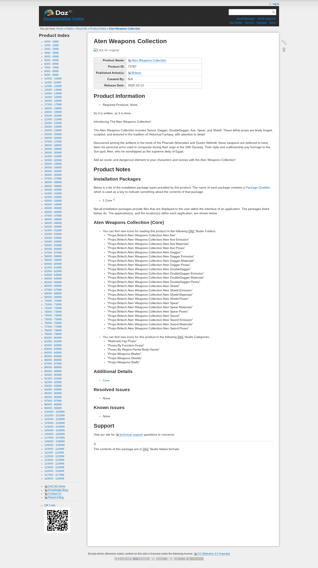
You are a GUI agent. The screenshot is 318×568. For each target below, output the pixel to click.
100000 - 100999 (54, 411)
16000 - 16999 (53, 100)
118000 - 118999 (54, 478)
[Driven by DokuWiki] (195, 558)
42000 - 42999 (53, 197)
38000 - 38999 (53, 182)
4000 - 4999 (51, 56)
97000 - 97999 (53, 400)
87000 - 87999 (53, 363)
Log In (276, 4)
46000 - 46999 (53, 212)
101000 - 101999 (54, 415)
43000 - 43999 (53, 200)
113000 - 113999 (54, 460)
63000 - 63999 (53, 274)
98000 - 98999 (53, 404)
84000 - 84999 (53, 352)
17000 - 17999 (53, 104)
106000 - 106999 (54, 434)
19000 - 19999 (53, 112)
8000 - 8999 (51, 71)
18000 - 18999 (53, 108)
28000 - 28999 (53, 145)
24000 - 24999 (53, 130)
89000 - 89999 (53, 371)
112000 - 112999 (54, 456)
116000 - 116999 (54, 471)
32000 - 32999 (53, 160)
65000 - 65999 (53, 282)
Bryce (273, 23)
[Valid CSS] (177, 558)
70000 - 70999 (53, 300)
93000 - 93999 (53, 385)
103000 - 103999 (54, 423)
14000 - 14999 (53, 93)
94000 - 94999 (53, 389)
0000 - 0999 (51, 41)
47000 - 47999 (53, 215)
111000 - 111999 (54, 452)
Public (70, 28)
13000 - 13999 (53, 89)
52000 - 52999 (53, 234)
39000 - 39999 (53, 186)
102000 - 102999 (54, 419)
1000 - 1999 (51, 45)
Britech (136, 73)
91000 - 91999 (53, 378)
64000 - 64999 (53, 278)
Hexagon (262, 23)
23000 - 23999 (53, 126)
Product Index (98, 28)
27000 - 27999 (53, 141)
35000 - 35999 (53, 171)
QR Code (49, 505)
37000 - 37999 (53, 178)
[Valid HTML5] (159, 558)
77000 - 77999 (53, 326)
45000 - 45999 (53, 208)
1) (114, 199)
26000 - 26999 (53, 138)
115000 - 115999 (54, 467)
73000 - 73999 (53, 311)
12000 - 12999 (53, 86)
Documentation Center (63, 19)
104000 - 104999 (54, 426)
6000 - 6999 (51, 63)
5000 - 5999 (51, 60)
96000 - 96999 (53, 397)
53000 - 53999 (53, 238)
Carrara (249, 23)
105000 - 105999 (54, 430)
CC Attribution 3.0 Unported (214, 553)
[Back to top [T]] (284, 49)
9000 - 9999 (51, 74)
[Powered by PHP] (141, 558)
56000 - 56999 (53, 249)
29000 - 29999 (53, 149)
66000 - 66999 (53, 285)
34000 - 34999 (53, 167)
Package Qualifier (258, 187)
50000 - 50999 (53, 226)
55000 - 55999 (53, 245)
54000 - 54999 (53, 241)
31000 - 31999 (53, 156)
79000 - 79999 (53, 334)
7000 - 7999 (51, 67)
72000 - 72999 (53, 308)
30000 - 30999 (53, 152)
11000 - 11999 (52, 82)
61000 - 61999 (53, 267)
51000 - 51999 (53, 230)
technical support (131, 434)
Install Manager (245, 18)
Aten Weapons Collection (124, 28)
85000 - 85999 (53, 356)
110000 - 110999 (54, 449)
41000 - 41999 (53, 193)
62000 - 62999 (53, 271)
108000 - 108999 (54, 441)
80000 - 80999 (53, 337)
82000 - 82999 (53, 345)
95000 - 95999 (53, 393)
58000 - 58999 (53, 256)
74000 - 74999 (53, 315)
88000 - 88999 (53, 367)
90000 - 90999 (53, 374)
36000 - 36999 (53, 174)
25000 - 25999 (53, 134)
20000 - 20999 (53, 115)
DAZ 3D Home (56, 486)
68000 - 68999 (53, 293)
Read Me (81, 28)
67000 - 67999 (53, 289)
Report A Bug (56, 497)
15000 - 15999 (53, 97)
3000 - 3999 (51, 52)
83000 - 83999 (53, 349)
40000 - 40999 (53, 189)
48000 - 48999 (53, 219)
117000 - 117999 (54, 474)
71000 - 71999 (53, 304)
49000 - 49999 (53, 223)
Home (59, 28)
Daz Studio (236, 23)
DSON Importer (267, 18)
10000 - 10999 (53, 78)
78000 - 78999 (53, 330)
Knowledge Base (58, 490)
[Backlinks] (284, 42)
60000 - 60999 (53, 263)
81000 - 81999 (53, 341)
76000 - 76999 (53, 323)
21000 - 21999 (53, 119)
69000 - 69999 (53, 297)
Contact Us (54, 493)
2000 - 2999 (51, 49)
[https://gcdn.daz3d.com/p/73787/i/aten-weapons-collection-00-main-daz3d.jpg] (106, 50)
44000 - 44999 (53, 204)
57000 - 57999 (53, 252)
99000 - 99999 (53, 408)
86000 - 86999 (53, 360)
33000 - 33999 (53, 163)
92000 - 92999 (53, 382)
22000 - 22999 (53, 123)
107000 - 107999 (54, 437)
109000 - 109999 (54, 445)
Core (106, 380)
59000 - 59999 (53, 260)
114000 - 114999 (54, 463)
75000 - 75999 (53, 319)
